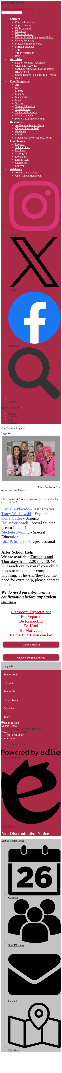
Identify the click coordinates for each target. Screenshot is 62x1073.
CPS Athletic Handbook (28, 175)
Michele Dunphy (15, 532)
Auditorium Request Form (29, 125)
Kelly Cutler (11, 518)
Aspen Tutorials (23, 25)
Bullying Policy (16, 744)
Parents (12, 413)
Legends (19, 144)
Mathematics (22, 97)
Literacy (19, 93)
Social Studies (22, 109)
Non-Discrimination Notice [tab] (25, 833)
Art (17, 84)
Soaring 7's (21, 153)
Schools (12, 416)
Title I (18, 49)
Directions (20, 31)
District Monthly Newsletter (30, 62)
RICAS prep (22, 71)
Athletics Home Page (26, 172)
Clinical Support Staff (27, 128)
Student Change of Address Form (33, 137)
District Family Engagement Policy (34, 37)
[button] (15, 18)
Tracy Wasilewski (16, 513)
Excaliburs (21, 156)
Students (13, 422)
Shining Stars (22, 147)
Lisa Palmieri (12, 541)
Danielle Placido (15, 509)
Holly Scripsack (14, 523)
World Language (24, 115)
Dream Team (22, 159)
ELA (18, 87)
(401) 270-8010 (18, 732)
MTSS (18, 134)
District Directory (24, 34)
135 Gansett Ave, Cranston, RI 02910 (21, 728)
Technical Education (26, 112)
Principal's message (25, 22)
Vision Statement (24, 52)
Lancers (19, 165)
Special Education (25, 106)
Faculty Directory (24, 40)
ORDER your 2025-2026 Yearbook (34, 68)
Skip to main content (12, 2)
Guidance (20, 131)
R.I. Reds (20, 150)
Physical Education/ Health (30, 118)
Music (18, 100)
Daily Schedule (23, 28)
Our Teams (7, 428)
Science (19, 103)
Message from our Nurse (28, 43)
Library (19, 90)
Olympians (21, 162)
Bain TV (20, 55)
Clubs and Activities (26, 65)
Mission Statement (25, 46)
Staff (10, 419)
